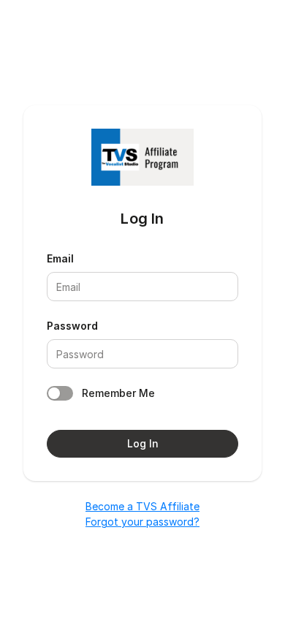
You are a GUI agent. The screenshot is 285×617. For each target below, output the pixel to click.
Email (60, 258)
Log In (143, 443)
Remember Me (118, 393)
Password (72, 325)
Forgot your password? (143, 521)
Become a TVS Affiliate (143, 506)
